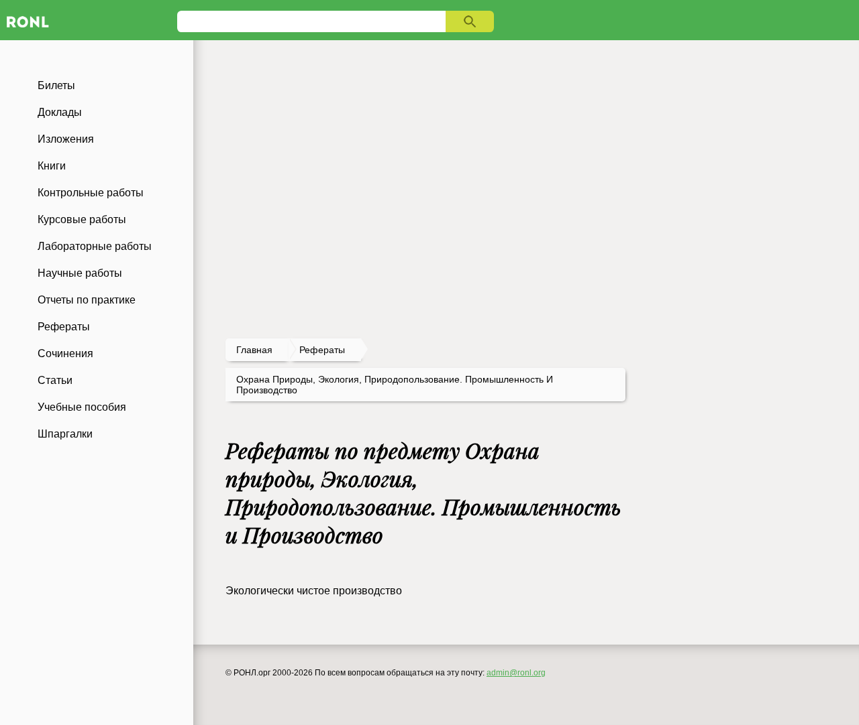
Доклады (60, 112)
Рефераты (64, 326)
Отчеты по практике (87, 300)
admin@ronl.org (516, 672)
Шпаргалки (65, 434)
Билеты (56, 85)
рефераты (322, 349)
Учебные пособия (82, 407)
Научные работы (80, 273)
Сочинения (65, 353)
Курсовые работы (82, 219)
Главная (254, 349)
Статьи (55, 380)
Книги (52, 166)
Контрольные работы (91, 192)
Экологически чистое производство (313, 590)
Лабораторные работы (95, 246)
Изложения (66, 139)
